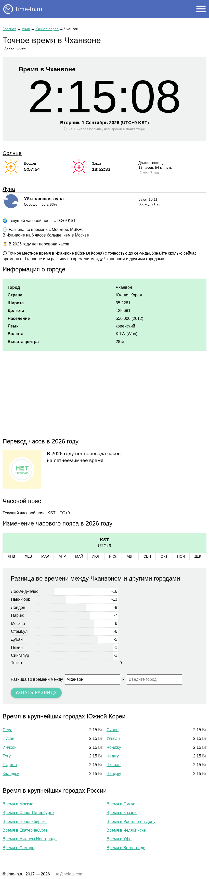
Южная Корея (47, 29)
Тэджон (10, 765)
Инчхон (10, 747)
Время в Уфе (119, 839)
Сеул (7, 730)
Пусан (8, 738)
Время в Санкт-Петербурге (28, 812)
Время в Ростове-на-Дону (131, 821)
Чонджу (114, 747)
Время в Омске (121, 804)
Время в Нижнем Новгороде (30, 839)
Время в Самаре (18, 848)
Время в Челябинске (126, 830)
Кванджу (11, 773)
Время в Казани (122, 812)
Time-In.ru (28, 9)
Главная (9, 29)
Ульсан (113, 738)
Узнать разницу (36, 692)
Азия (26, 29)
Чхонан (114, 765)
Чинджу (114, 773)
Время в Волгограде (126, 848)
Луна (9, 189)
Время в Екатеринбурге (25, 830)
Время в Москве (18, 804)
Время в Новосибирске (25, 821)
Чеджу (113, 756)
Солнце (12, 153)
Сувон (113, 730)
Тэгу (7, 756)
